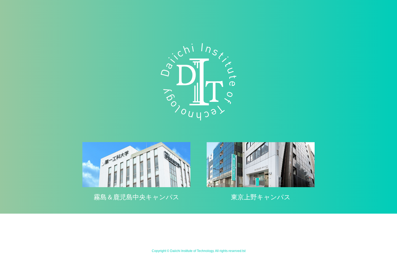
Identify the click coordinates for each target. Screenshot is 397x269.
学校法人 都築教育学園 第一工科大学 (198, 81)
